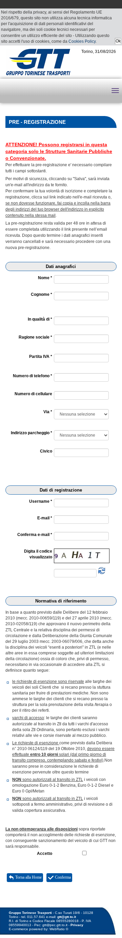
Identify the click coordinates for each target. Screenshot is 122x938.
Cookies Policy (82, 41)
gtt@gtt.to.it (66, 917)
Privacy (76, 925)
